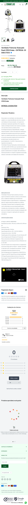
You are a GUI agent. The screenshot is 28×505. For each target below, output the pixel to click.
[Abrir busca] (20, 4)
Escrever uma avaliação (12, 328)
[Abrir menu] (2, 4)
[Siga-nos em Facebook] (2, 479)
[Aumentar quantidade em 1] (16, 72)
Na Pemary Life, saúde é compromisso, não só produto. (14, 1)
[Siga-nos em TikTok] (10, 479)
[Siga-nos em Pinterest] (7, 479)
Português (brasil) (5, 472)
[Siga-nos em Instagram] (5, 479)
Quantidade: (4, 72)
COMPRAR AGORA (14, 88)
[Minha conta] (22, 4)
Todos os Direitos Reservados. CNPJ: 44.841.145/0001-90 (12, 492)
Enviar (4, 466)
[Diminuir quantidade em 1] (9, 72)
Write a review (14, 378)
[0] (25, 4)
